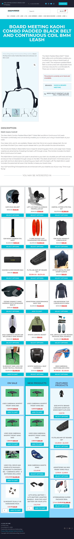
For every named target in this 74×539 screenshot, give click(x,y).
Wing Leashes (28, 54)
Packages (13, 16)
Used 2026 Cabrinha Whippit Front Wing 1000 (12, 435)
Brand (40, 16)
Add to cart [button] (37, 311)
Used (45, 16)
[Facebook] (46, 3)
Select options (12, 215)
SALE (8, 16)
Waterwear (34, 16)
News (64, 16)
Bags (30, 16)
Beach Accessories (51, 16)
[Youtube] (51, 3)
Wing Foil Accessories (17, 54)
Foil (26, 16)
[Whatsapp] (53, 3)
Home (4, 54)
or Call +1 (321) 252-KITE (61, 94)
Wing (22, 16)
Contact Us (20, 531)
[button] (34, 65)
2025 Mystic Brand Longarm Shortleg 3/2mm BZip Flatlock (61, 408)
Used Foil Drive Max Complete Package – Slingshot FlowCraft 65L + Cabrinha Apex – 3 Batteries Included (12, 469)
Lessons (59, 16)
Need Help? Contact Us (57, 93)
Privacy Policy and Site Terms (9, 531)
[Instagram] (48, 3)
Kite (18, 16)
